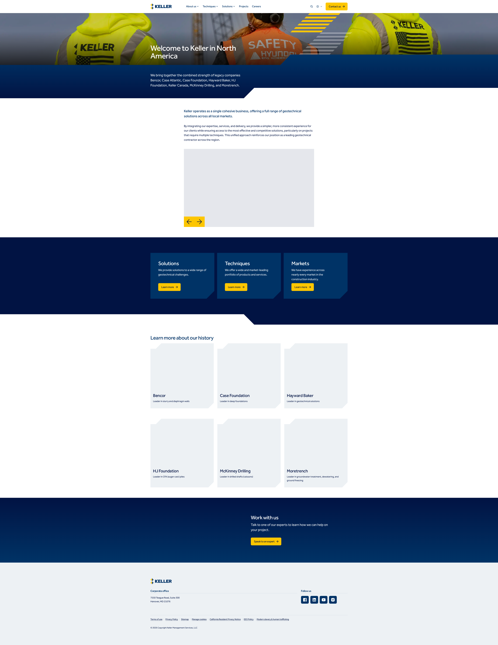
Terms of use (156, 619)
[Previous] (189, 222)
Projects (243, 6)
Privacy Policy (171, 619)
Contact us (335, 6)
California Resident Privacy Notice (225, 619)
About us (191, 6)
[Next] (199, 222)
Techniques (209, 6)
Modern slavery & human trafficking (273, 619)
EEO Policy (249, 619)
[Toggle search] (311, 6)
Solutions (227, 6)
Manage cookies (199, 619)
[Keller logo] (161, 6)
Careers (256, 6)
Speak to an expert (264, 541)
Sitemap (185, 619)
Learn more (167, 287)
